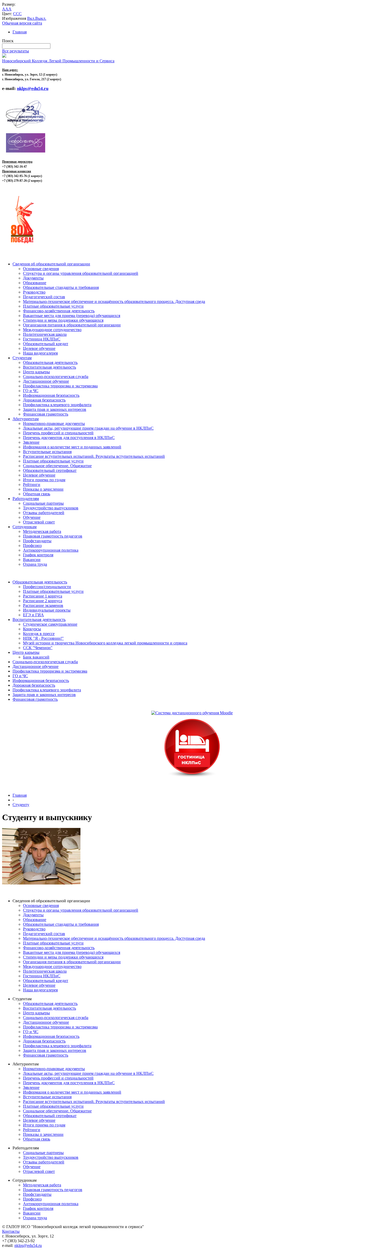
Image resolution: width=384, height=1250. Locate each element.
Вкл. (31, 18)
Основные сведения (41, 268)
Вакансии (31, 559)
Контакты (11, 1231)
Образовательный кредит (45, 344)
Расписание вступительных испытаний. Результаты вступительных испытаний (94, 456)
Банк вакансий (36, 657)
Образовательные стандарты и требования (61, 287)
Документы (33, 278)
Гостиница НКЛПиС (41, 339)
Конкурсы (32, 629)
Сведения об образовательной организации (51, 264)
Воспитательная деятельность (49, 367)
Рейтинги (31, 484)
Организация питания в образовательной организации (72, 325)
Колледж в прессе (39, 633)
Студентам (22, 358)
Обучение (31, 517)
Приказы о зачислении (43, 489)
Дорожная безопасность (44, 400)
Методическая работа (42, 531)
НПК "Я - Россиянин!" (43, 638)
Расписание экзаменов (43, 605)
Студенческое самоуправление (50, 624)
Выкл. (40, 18)
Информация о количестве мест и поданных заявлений (72, 447)
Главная (20, 32)
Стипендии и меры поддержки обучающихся (63, 320)
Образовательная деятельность (50, 362)
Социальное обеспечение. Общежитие (57, 466)
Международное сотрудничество (52, 329)
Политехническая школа (45, 334)
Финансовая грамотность (45, 414)
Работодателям (26, 498)
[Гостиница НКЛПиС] (192, 777)
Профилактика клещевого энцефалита (57, 405)
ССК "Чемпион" (38, 647)
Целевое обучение (39, 348)
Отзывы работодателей (43, 512)
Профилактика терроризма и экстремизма (60, 386)
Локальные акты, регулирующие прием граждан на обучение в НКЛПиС (88, 428)
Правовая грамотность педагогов (52, 536)
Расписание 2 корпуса (42, 601)
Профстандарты (37, 541)
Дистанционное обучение (46, 381)
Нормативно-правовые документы (54, 423)
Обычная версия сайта (22, 23)
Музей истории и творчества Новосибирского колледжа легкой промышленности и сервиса (105, 643)
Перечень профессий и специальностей (58, 433)
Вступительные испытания (47, 451)
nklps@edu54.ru (28, 1245)
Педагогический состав (44, 297)
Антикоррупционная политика (50, 550)
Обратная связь (36, 494)
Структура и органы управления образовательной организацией (80, 273)
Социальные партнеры (43, 503)
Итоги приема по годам (44, 480)
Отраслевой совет (39, 522)
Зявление (31, 442)
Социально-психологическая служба (55, 376)
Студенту (21, 804)
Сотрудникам (25, 527)
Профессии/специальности (47, 586)
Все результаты (15, 51)
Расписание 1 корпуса (42, 596)
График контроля (38, 555)
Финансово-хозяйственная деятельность (59, 311)
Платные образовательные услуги (53, 306)
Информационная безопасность (51, 395)
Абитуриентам (26, 419)
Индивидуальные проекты (47, 610)
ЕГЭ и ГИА (33, 615)
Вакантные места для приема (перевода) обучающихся (71, 315)
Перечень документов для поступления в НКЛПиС (69, 437)
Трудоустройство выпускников (50, 508)
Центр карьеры (36, 372)
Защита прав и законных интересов (54, 409)
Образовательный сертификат (50, 470)
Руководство (34, 292)
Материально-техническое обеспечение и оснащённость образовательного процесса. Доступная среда (114, 301)
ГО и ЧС (30, 390)
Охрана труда (35, 564)
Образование (34, 283)
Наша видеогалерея (40, 353)
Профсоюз (32, 545)
